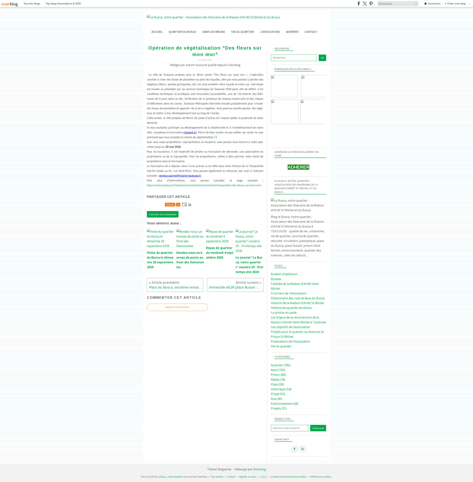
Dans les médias (213, 31)
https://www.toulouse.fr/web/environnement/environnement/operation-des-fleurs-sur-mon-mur (204, 185)
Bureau (276, 279)
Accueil (157, 31)
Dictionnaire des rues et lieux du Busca (297, 298)
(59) (277, 384)
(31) (279, 408)
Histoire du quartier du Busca (291, 308)
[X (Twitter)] (365, 3)
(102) (278, 370)
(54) (281, 389)
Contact (311, 31)
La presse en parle (284, 313)
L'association (270, 31)
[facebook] (358, 3)
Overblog (259, 469)
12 (215, 137)
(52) (278, 394)
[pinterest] (371, 3)
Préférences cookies (320, 476)
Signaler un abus (248, 476)
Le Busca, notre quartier (170, 476)
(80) (278, 375)
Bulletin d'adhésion (284, 274)
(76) (278, 379)
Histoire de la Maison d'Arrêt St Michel (297, 303)
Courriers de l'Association (288, 293)
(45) (276, 399)
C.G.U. (264, 476)
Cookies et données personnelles (288, 476)
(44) (284, 404)
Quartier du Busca (182, 31)
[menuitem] (157, 32)
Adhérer (292, 31)
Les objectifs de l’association (290, 327)
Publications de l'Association (290, 341)
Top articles (217, 476)
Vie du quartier (242, 31)
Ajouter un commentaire (177, 307)
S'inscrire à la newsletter (162, 214)
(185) (280, 365)
